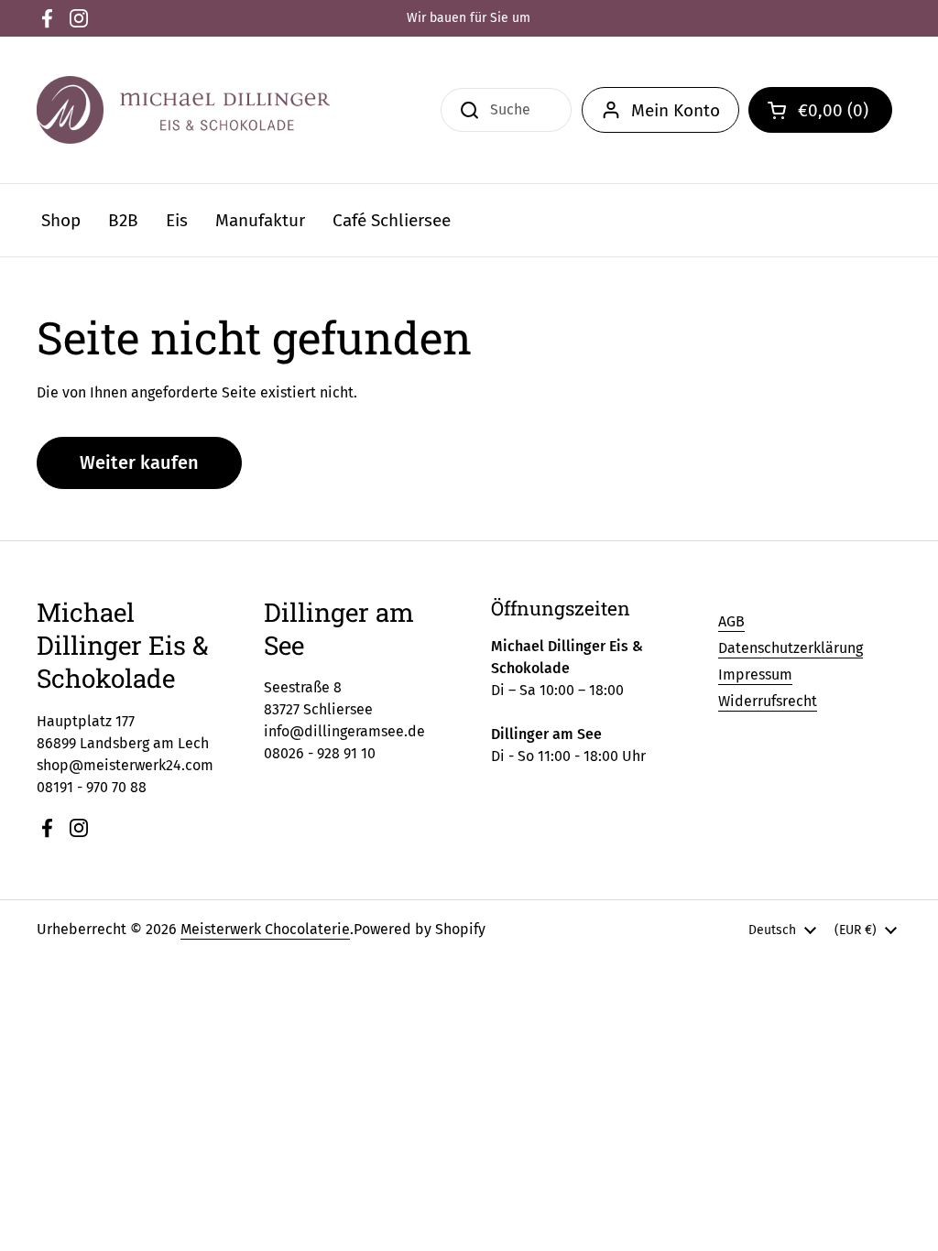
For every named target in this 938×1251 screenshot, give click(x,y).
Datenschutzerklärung (790, 648)
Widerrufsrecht (767, 701)
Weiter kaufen (139, 462)
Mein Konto (675, 110)
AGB (731, 621)
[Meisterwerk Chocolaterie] (183, 110)
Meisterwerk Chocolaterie (265, 929)
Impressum (755, 674)
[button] (820, 110)
